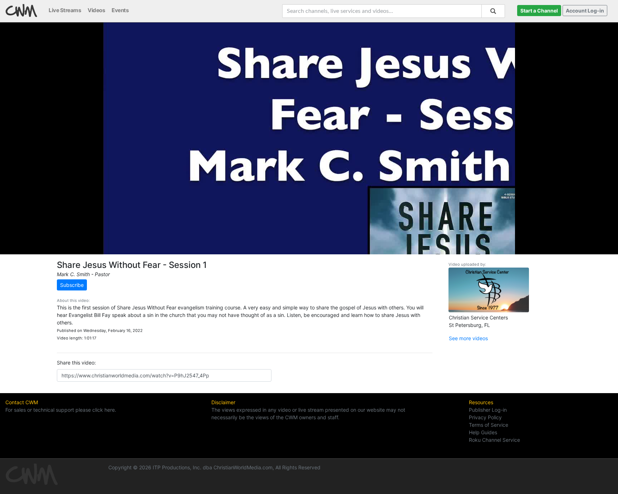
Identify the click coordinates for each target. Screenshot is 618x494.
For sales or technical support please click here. (60, 410)
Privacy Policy (485, 417)
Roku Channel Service (494, 440)
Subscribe (72, 285)
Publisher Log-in (488, 410)
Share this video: (76, 363)
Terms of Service (488, 425)
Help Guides (483, 432)
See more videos (468, 338)
